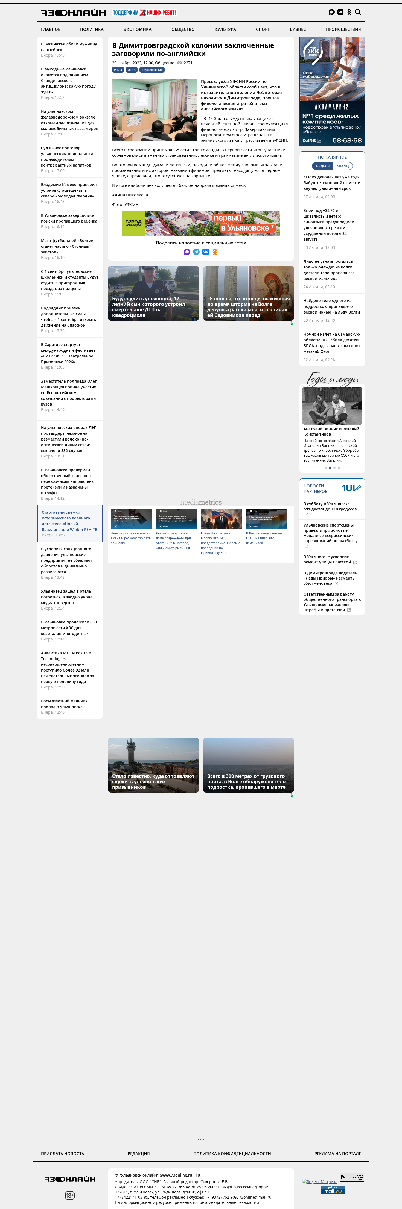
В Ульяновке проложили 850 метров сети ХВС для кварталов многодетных (69, 627)
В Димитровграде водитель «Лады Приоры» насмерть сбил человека (330, 578)
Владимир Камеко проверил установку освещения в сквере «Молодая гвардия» (69, 190)
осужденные (152, 69)
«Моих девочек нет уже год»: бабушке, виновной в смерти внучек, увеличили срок (332, 182)
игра (132, 69)
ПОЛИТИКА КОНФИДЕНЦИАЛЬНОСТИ (232, 1153)
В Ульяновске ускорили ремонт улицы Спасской (328, 559)
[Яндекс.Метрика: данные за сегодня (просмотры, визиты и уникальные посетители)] (319, 1181)
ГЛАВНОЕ (50, 29)
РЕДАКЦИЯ (139, 1153)
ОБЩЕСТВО (183, 29)
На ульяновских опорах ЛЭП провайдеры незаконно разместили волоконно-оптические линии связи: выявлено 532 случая (69, 439)
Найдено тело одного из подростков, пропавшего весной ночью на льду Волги (332, 306)
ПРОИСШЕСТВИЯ (343, 29)
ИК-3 (118, 69)
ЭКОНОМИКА (138, 29)
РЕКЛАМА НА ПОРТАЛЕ (337, 1153)
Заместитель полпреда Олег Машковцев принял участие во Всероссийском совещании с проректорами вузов (69, 393)
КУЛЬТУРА (225, 29)
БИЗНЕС (298, 29)
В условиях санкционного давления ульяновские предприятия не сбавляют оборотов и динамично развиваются (66, 560)
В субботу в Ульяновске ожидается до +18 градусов (330, 506)
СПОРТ (263, 29)
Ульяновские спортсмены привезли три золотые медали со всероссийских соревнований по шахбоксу (331, 532)
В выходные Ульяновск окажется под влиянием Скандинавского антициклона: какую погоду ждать (68, 80)
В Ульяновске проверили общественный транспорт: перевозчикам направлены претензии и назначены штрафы (67, 481)
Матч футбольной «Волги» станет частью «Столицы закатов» (67, 246)
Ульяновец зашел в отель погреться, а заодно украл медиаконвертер (66, 597)
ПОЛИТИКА (92, 29)
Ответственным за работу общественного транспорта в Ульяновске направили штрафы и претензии (332, 602)
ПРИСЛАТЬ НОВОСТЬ (62, 1153)
